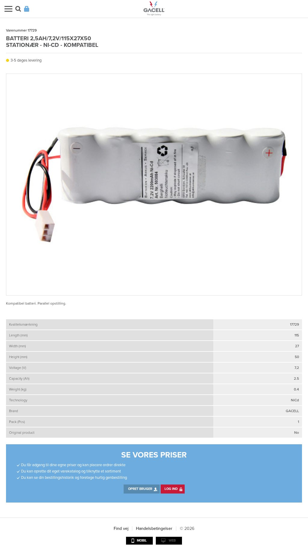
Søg (18, 9)
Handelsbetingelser (154, 528)
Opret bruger (140, 489)
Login (26, 9)
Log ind (171, 489)
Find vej (121, 528)
